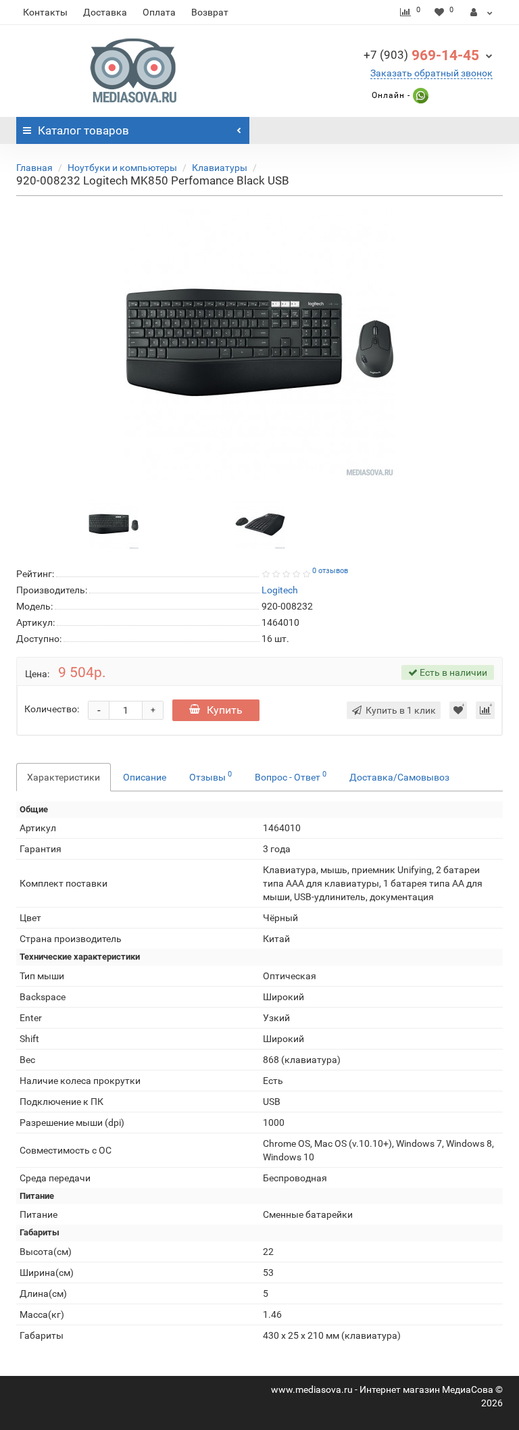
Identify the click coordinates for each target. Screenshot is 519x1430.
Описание (144, 777)
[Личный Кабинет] (481, 12)
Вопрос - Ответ (290, 776)
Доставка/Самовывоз (399, 777)
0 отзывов (330, 570)
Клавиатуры (219, 167)
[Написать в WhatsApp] (419, 95)
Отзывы (210, 776)
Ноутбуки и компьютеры (122, 167)
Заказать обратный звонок (431, 73)
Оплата (159, 12)
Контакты (45, 12)
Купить (225, 710)
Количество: (51, 709)
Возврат (209, 12)
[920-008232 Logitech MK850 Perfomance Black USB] (259, 344)
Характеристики (63, 777)
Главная (34, 167)
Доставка (105, 12)
